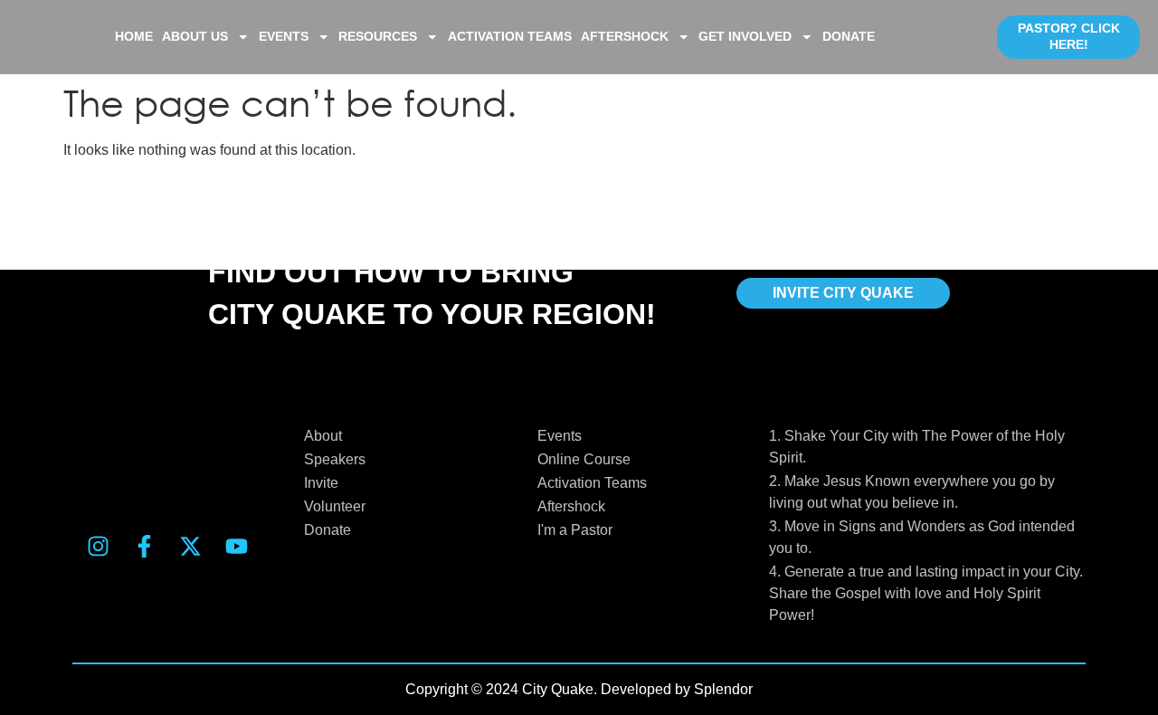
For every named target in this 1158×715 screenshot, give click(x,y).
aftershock (625, 36)
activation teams (510, 36)
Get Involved (745, 36)
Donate (848, 36)
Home (134, 36)
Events (283, 36)
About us (195, 36)
